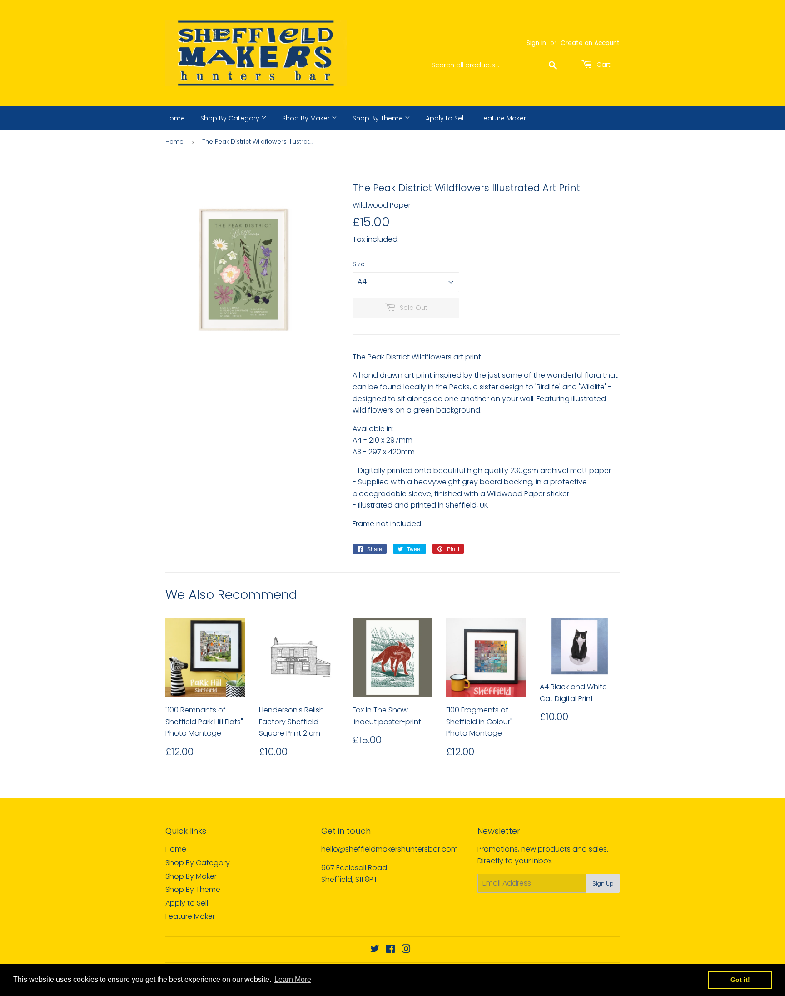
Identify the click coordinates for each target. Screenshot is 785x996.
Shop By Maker (307, 118)
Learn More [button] (292, 979)
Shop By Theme (379, 118)
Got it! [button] (740, 979)
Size (359, 264)
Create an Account (590, 43)
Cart (603, 64)
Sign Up (603, 883)
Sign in (536, 43)
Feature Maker (503, 118)
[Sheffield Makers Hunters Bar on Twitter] (374, 950)
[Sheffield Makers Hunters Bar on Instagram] (406, 950)
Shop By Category (230, 118)
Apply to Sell (445, 118)
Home (175, 118)
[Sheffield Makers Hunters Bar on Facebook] (390, 950)
